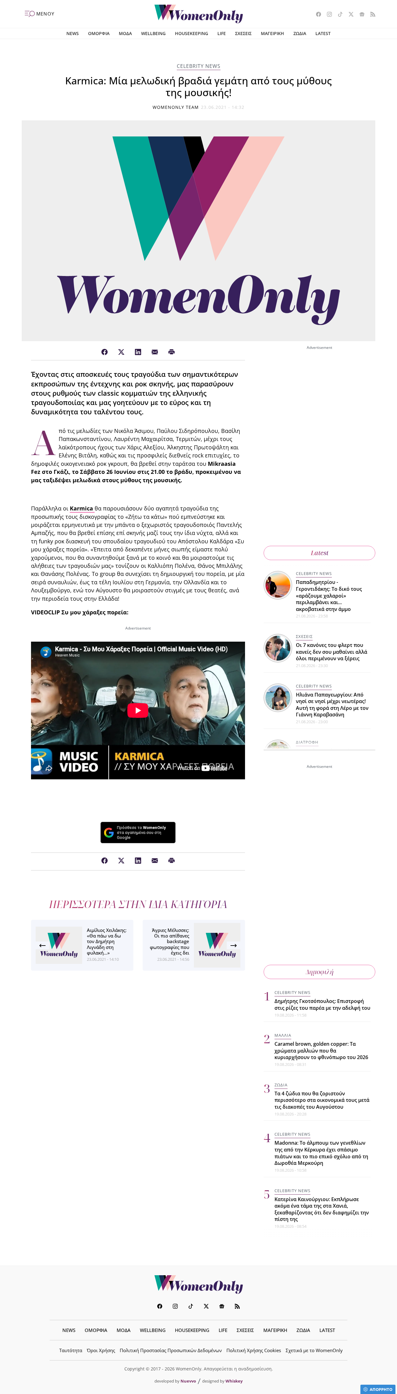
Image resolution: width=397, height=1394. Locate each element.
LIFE (221, 33)
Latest (319, 553)
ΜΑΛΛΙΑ (282, 1035)
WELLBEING (153, 33)
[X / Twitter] (121, 352)
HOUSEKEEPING (191, 33)
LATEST (323, 33)
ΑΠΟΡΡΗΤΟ (381, 1389)
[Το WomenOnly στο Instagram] (327, 14)
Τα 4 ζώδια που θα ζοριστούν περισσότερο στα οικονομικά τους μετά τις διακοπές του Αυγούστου (321, 1100)
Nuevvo (188, 1381)
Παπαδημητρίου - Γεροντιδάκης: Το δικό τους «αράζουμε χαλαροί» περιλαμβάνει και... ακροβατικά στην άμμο (329, 595)
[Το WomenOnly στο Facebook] (316, 14)
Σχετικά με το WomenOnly (314, 1350)
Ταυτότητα (70, 1350)
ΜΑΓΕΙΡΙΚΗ (272, 33)
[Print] (171, 352)
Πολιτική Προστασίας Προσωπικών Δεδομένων (171, 1350)
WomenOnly (198, 1284)
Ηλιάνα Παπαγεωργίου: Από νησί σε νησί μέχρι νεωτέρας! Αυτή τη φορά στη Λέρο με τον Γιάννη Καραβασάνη (332, 704)
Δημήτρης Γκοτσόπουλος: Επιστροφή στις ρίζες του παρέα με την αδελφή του (322, 1004)
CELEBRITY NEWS (199, 66)
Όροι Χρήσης (101, 1350)
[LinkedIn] (138, 352)
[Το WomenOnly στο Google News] (359, 14)
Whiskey (234, 1381)
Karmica (82, 508)
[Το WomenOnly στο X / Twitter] (349, 14)
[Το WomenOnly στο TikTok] (338, 14)
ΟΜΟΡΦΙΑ (98, 33)
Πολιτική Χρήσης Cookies (253, 1350)
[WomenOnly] (198, 14)
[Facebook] (104, 352)
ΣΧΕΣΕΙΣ (243, 33)
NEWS (72, 33)
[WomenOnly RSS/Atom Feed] (370, 14)
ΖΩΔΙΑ (299, 33)
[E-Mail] (155, 352)
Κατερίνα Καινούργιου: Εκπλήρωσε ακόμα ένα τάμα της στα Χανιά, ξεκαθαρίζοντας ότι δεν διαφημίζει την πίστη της (321, 1209)
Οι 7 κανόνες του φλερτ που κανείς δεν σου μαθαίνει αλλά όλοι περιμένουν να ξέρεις (331, 652)
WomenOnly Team (176, 107)
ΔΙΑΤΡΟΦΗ (307, 742)
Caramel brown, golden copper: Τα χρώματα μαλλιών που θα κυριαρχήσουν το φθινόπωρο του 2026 (321, 1050)
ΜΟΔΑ (125, 33)
